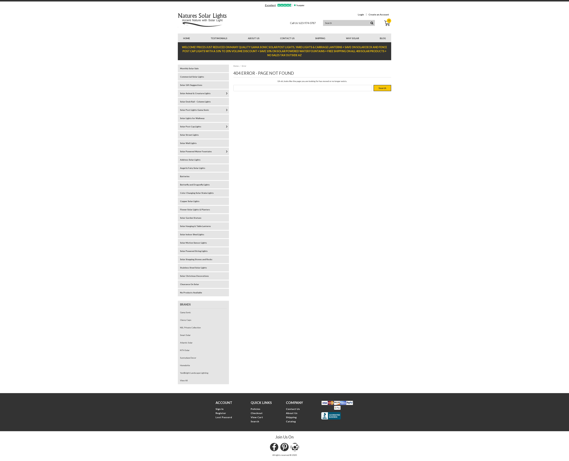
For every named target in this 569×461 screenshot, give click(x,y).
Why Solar (352, 38)
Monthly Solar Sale (189, 68)
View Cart (257, 417)
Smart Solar (185, 335)
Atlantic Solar (186, 342)
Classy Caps (185, 320)
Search (255, 421)
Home (186, 38)
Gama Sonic (185, 312)
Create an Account (379, 14)
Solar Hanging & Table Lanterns (195, 226)
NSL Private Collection (190, 327)
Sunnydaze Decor (188, 357)
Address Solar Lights (190, 159)
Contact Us (287, 38)
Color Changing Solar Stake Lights (197, 193)
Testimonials (219, 38)
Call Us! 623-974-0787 (303, 23)
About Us (253, 38)
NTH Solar (185, 350)
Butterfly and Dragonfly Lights (195, 184)
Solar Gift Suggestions (191, 85)
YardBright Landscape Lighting (194, 373)
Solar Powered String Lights (194, 251)
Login (361, 14)
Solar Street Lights (189, 135)
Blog (383, 38)
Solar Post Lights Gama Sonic (194, 110)
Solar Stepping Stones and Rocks (196, 259)
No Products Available (191, 292)
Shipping (320, 38)
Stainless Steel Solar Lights (193, 267)
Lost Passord (224, 417)
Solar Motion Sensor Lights (193, 242)
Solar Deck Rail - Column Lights (195, 101)
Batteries (185, 176)
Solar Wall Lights (188, 143)
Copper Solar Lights (189, 201)
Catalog (291, 421)
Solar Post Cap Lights (190, 126)
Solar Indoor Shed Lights (192, 234)
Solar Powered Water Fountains (196, 151)
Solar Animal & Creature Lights (195, 93)
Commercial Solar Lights (192, 76)
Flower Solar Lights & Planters (195, 209)
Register (221, 413)
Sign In (220, 408)
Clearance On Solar (189, 284)
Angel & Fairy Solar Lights (192, 168)
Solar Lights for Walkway (192, 118)
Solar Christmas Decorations (194, 276)
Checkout (257, 413)
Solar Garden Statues (190, 218)
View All (184, 380)
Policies (255, 408)
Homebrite (185, 365)
